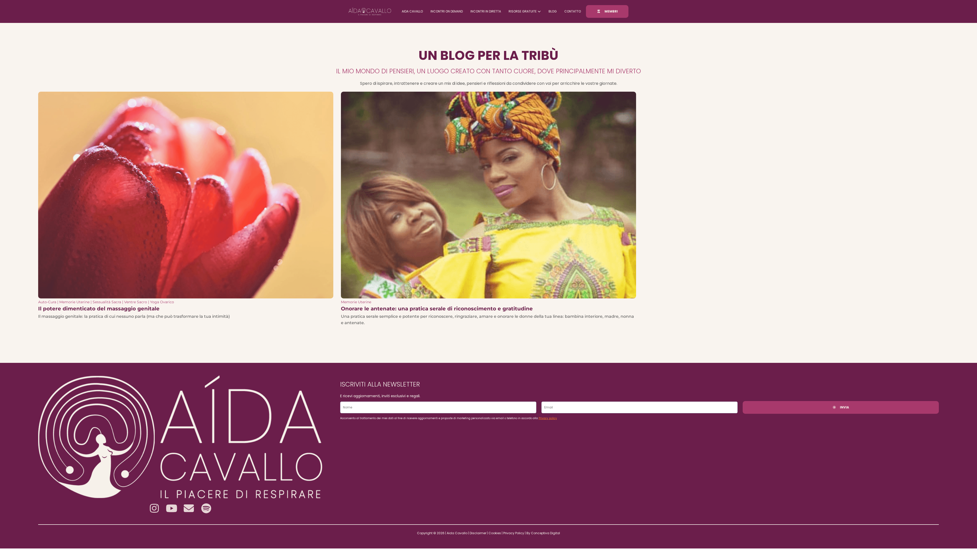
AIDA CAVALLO (412, 11)
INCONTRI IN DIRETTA (485, 11)
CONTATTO (572, 11)
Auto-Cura (47, 302)
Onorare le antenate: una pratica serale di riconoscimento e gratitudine (437, 309)
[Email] (188, 508)
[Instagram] (154, 508)
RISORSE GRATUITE (523, 11)
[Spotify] (206, 508)
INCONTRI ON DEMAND (446, 11)
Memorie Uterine (74, 302)
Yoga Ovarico (162, 302)
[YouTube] (171, 508)
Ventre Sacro (135, 302)
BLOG (553, 11)
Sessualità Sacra (107, 302)
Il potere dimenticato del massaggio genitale (99, 309)
